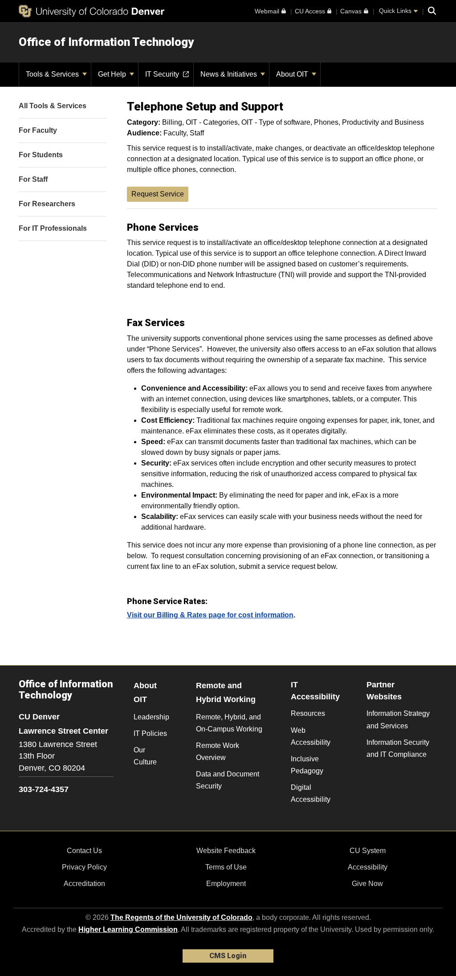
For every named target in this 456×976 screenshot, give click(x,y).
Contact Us (84, 850)
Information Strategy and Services (398, 719)
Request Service (157, 194)
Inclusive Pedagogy (307, 765)
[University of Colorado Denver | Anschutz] (91, 11)
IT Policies (150, 733)
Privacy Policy (84, 867)
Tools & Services (53, 74)
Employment (226, 883)
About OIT (293, 74)
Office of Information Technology (106, 42)
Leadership (151, 717)
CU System (368, 850)
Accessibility (367, 867)
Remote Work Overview (217, 751)
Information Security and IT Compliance (397, 748)
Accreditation (84, 883)
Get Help (113, 74)
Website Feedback (226, 850)
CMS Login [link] (227, 955)
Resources (308, 713)
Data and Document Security (227, 780)
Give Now (367, 883)
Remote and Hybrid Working (226, 692)
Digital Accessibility (310, 793)
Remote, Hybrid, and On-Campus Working (229, 723)
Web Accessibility (310, 736)
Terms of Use (226, 867)
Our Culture (145, 756)
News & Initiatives (229, 74)
